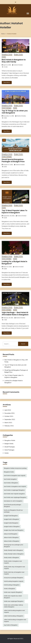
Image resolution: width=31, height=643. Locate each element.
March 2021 (8, 422)
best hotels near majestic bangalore (14, 493)
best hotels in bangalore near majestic (15, 486)
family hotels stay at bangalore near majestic (14, 567)
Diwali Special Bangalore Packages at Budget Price (13, 160)
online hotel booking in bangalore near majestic (15, 620)
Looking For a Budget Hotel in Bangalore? (14, 262)
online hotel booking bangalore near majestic (14, 611)
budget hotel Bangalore (11, 515)
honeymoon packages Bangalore (13, 577)
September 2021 (9, 419)
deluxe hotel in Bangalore (11, 537)
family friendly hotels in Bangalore (14, 554)
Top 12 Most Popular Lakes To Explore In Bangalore (14, 211)
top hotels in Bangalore (10, 625)
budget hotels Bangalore (11, 523)
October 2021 (8, 416)
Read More (7, 82)
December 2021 (9, 413)
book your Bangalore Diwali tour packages (13, 511)
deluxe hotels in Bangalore (11, 541)
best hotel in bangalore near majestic (14, 475)
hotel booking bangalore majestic (13, 581)
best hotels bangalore (10, 479)
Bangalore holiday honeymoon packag (15, 468)
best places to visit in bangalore (13, 501)
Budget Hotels (18, 54)
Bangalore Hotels (7, 54)
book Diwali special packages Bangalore (12, 505)
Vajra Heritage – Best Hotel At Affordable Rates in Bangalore (15, 313)
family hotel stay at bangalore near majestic (14, 573)
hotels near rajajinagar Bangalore (13, 601)
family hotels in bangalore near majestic (13, 562)
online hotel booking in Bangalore (13, 616)
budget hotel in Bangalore (11, 519)
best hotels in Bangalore (11, 483)
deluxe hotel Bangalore (10, 534)
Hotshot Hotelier (18, 65)
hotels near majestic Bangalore (13, 592)
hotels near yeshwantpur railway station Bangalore (13, 606)
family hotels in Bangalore (11, 557)
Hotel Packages (6, 108)
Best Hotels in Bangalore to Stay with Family (14, 60)
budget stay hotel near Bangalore (13, 530)
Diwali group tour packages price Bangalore (13, 545)
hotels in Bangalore (9, 588)
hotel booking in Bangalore (11, 585)
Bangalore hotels (9, 472)
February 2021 (9, 426)
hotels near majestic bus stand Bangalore (13, 596)
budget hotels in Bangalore (12, 526)
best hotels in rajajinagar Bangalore (14, 490)
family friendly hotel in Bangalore (13, 550)
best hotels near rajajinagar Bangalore (15, 497)
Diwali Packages (7, 156)
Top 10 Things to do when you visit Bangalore (15, 111)
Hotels (4, 57)
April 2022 (7, 410)
